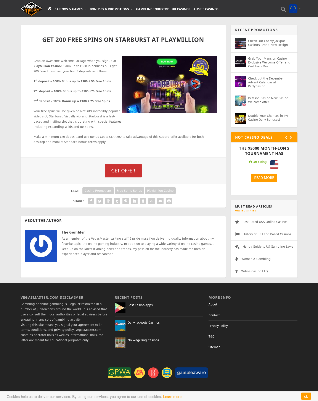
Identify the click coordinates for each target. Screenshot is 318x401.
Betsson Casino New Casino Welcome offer (268, 100)
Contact (214, 315)
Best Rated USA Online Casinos (265, 222)
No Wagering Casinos (143, 340)
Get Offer (123, 170)
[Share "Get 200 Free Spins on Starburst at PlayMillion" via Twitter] (99, 201)
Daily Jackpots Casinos (144, 322)
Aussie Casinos (205, 9)
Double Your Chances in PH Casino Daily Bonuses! (268, 118)
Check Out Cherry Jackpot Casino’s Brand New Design (268, 43)
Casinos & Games (69, 9)
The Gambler (73, 232)
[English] (293, 6)
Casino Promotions (98, 190)
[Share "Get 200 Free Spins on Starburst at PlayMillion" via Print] (169, 201)
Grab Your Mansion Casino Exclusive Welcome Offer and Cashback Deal (269, 62)
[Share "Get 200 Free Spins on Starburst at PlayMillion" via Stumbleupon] (151, 201)
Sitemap (214, 347)
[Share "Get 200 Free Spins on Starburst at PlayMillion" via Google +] (108, 201)
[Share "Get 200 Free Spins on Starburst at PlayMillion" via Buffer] (143, 201)
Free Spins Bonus (129, 190)
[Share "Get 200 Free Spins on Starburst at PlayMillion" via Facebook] (91, 201)
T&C (211, 336)
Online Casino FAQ (254, 271)
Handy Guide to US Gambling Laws (268, 246)
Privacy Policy (218, 326)
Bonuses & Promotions (109, 9)
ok (306, 396)
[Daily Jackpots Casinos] (120, 325)
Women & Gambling (256, 259)
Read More (264, 177)
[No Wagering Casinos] (120, 343)
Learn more (172, 396)
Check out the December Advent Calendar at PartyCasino (266, 82)
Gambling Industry (152, 9)
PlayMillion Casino (160, 190)
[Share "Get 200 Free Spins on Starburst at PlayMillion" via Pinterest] (125, 201)
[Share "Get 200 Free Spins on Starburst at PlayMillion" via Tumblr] (117, 201)
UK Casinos (181, 9)
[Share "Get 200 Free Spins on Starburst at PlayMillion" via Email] (160, 201)
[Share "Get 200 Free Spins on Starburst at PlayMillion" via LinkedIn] (134, 201)
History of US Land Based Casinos (267, 234)
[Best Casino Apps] (120, 307)
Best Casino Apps (140, 305)
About (213, 304)
